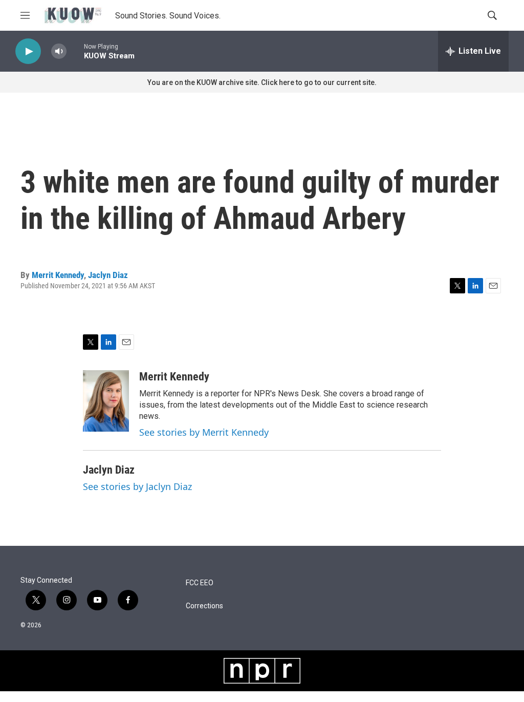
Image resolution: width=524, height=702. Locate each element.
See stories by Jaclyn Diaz (137, 486)
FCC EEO (199, 583)
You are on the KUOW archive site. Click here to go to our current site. (262, 82)
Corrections (204, 606)
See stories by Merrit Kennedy (204, 432)
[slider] (75, 51)
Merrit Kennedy (58, 275)
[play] (28, 51)
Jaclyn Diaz (108, 275)
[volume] (59, 51)
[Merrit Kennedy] (106, 401)
